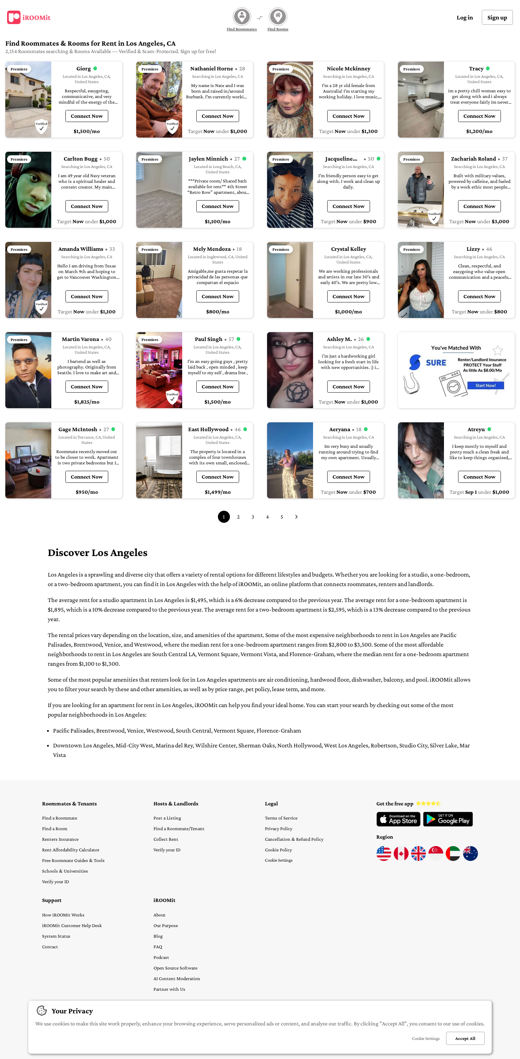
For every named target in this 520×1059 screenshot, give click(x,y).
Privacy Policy (278, 828)
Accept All (465, 1038)
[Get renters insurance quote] (456, 370)
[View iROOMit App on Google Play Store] (448, 825)
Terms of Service (281, 818)
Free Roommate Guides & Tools (73, 860)
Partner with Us (169, 989)
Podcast (161, 957)
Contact (50, 946)
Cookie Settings (279, 860)
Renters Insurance (60, 839)
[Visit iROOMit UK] (418, 859)
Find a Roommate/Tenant (179, 828)
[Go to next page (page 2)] (296, 517)
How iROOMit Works (63, 915)
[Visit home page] (29, 17)
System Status (56, 936)
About (160, 915)
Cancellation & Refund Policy (294, 839)
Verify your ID (55, 881)
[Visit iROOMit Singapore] (435, 859)
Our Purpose (166, 925)
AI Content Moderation (177, 978)
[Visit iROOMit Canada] (401, 859)
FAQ (158, 946)
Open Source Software (175, 968)
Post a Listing (167, 818)
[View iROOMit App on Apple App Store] (398, 825)
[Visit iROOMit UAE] (453, 859)
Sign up (497, 17)
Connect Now (87, 116)
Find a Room (54, 828)
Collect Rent (166, 839)
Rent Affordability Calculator (70, 849)
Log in (465, 17)
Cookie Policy (278, 849)
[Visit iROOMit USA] (383, 859)
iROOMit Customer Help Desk (72, 925)
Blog (158, 936)
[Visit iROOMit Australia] (470, 859)
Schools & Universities (65, 871)
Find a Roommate (59, 818)
